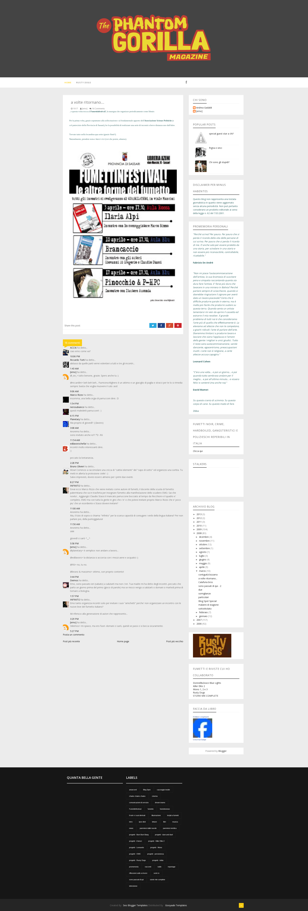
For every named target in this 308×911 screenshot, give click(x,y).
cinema (155, 796)
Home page (123, 641)
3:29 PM (74, 618)
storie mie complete (157, 880)
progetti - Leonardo (136, 847)
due (200, 589)
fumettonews (165, 809)
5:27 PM (74, 631)
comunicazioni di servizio (139, 802)
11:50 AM (75, 524)
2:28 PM (74, 462)
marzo (202, 570)
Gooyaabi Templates (176, 905)
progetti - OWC (135, 854)
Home (67, 82)
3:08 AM (74, 427)
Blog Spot (146, 790)
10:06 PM (75, 356)
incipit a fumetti (173, 815)
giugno (203, 559)
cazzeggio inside (163, 790)
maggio (203, 563)
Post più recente (71, 641)
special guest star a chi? (221, 133)
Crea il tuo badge (199, 740)
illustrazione (156, 815)
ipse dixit (142, 822)
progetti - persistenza (155, 854)
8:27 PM (74, 482)
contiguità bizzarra (208, 574)
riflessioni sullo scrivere (138, 873)
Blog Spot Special (207, 601)
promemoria (133, 867)
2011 (199, 521)
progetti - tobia (157, 860)
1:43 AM (74, 368)
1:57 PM (74, 596)
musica (175, 822)
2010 (199, 525)
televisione (133, 886)
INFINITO (75, 485)
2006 (199, 623)
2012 (199, 518)
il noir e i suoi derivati (137, 815)
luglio (202, 555)
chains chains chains (137, 796)
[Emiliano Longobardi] (202, 727)
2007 (199, 619)
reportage (171, 867)
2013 (199, 514)
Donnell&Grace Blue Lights (207, 682)
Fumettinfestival (135, 809)
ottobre (203, 544)
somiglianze (204, 593)
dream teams (160, 802)
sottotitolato (205, 608)
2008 (199, 533)
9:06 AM (74, 391)
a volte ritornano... (207, 578)
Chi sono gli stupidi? (219, 162)
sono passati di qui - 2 (209, 585)
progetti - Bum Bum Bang (139, 835)
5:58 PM (74, 543)
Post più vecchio (174, 641)
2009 (199, 529)
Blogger (222, 750)
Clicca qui (198, 451)
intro (131, 822)
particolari (203, 597)
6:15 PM (74, 415)
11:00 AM (75, 508)
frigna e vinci (215, 147)
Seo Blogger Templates (135, 905)
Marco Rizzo (76, 394)
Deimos (74, 580)
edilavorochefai (78, 443)
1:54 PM (74, 403)
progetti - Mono (156, 847)
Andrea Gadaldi (204, 107)
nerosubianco (77, 407)
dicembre (204, 536)
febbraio (203, 612)
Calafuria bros (205, 582)
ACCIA (73, 347)
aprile (202, 567)
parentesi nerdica (169, 828)
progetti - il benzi (135, 841)
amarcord (133, 790)
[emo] (73, 372)
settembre (204, 548)
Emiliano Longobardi (201, 717)
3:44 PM (74, 576)
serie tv (156, 873)
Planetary (75, 419)
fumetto (151, 809)
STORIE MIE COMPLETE (205, 695)
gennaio (203, 616)
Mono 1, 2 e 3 (200, 689)
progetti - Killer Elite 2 (156, 841)
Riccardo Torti (77, 359)
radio (159, 867)
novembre (204, 540)
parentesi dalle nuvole (148, 828)
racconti (148, 867)
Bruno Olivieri (77, 466)
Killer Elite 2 (199, 686)
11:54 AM (75, 440)
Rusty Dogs (83, 82)
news (131, 828)
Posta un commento (73, 634)
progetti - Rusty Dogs (137, 860)
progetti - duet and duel (164, 835)
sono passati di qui (136, 880)
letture (154, 822)
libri (164, 822)
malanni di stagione (208, 604)
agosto (203, 551)
